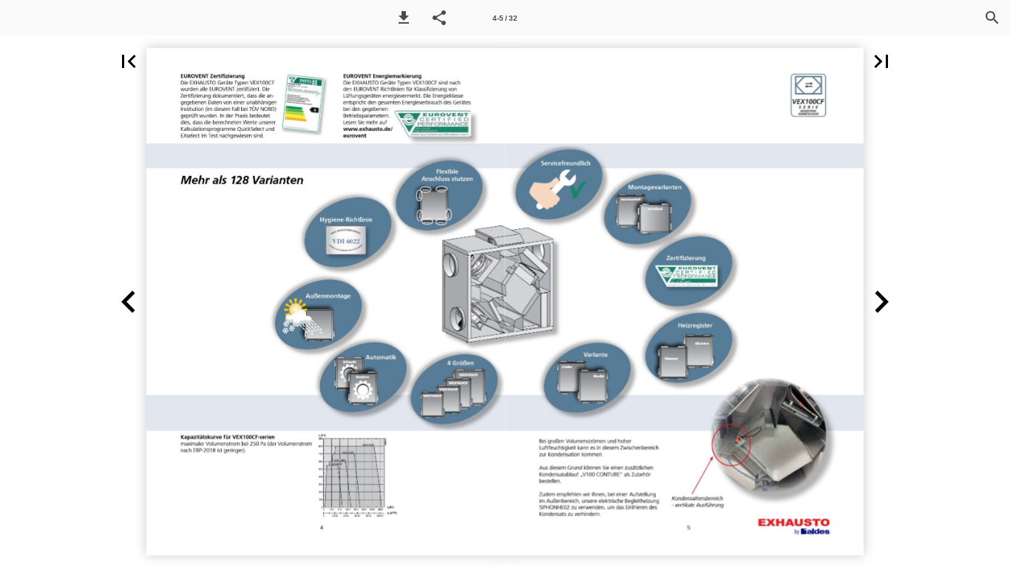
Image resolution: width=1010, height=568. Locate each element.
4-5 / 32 (505, 18)
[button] (403, 18)
